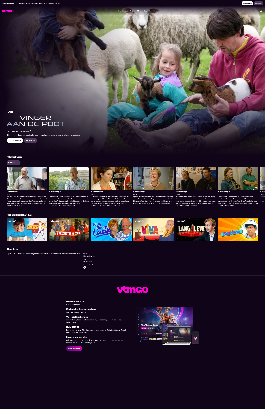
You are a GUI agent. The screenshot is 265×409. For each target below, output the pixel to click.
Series (132, 11)
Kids (145, 11)
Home (120, 11)
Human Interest (89, 256)
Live (126, 11)
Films (139, 11)
